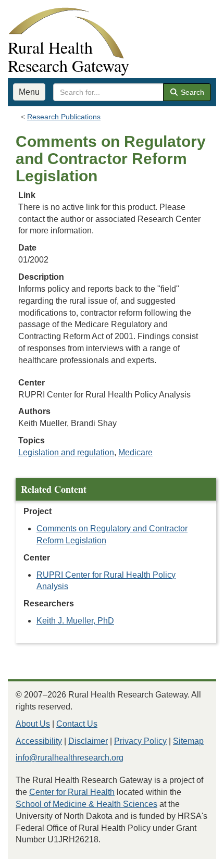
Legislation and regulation (66, 452)
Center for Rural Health (72, 792)
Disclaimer (88, 741)
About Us (33, 723)
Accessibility (39, 741)
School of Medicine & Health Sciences (86, 804)
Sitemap (188, 741)
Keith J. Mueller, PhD (75, 620)
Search (191, 92)
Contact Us (76, 723)
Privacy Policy (140, 741)
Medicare (135, 452)
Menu (29, 92)
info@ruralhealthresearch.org (69, 757)
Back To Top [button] (190, 846)
